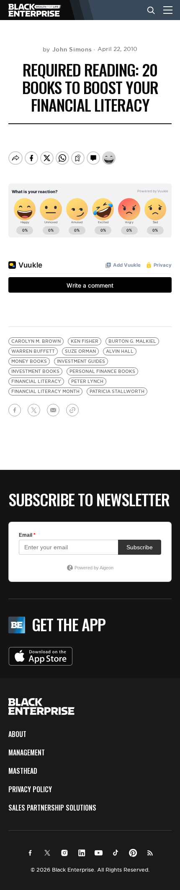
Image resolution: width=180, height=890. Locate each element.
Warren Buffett (33, 351)
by (67, 49)
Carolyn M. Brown (36, 341)
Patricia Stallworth (117, 391)
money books (29, 361)
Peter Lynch (87, 381)
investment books (35, 371)
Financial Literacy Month (45, 391)
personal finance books (102, 371)
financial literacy (36, 381)
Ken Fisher (84, 341)
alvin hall (120, 351)
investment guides (81, 361)
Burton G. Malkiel (132, 341)
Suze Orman (80, 351)
